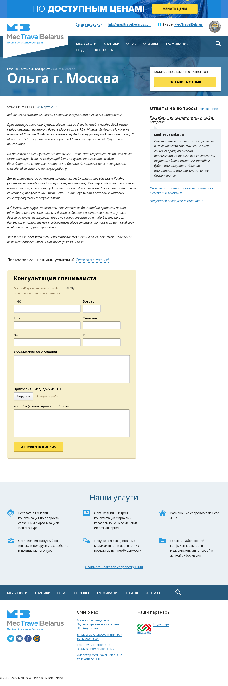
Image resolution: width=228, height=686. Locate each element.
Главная (13, 69)
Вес (16, 335)
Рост (86, 335)
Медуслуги (17, 593)
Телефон (90, 318)
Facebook (28, 638)
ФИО (17, 301)
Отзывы (27, 69)
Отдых (132, 593)
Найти (218, 43)
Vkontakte (19, 638)
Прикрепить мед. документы (37, 389)
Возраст (89, 301)
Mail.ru (36, 638)
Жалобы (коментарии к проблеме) (41, 406)
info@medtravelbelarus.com (129, 24)
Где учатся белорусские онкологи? (176, 200)
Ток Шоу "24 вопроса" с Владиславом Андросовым (96, 647)
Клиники (42, 593)
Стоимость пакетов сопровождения (114, 567)
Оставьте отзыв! (92, 259)
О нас (62, 593)
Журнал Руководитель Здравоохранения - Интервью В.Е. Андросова (98, 624)
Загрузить (23, 396)
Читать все (209, 108)
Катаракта (43, 69)
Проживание (107, 593)
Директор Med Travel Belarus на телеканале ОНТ (99, 657)
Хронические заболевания (35, 352)
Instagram (10, 638)
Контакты (154, 593)
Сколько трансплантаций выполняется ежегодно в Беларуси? (182, 190)
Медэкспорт (161, 624)
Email (18, 318)
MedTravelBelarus (35, 34)
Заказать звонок (89, 24)
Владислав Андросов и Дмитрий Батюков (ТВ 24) (99, 636)
